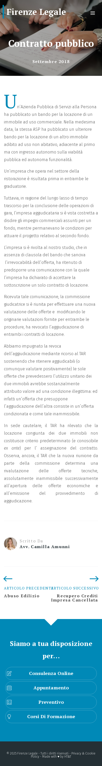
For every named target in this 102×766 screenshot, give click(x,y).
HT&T (67, 756)
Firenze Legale (36, 12)
